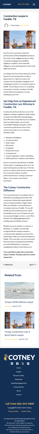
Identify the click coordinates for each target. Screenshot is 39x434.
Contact (18, 395)
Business (8, 339)
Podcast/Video (19, 387)
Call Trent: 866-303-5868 (19, 403)
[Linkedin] (12, 363)
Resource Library (18, 375)
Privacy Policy (13, 411)
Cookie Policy (26, 411)
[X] (22, 363)
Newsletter (18, 379)
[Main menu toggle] (33, 4)
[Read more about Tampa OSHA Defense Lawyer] (19, 290)
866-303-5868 (23, 4)
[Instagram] (28, 363)
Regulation (8, 306)
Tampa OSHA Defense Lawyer (19, 302)
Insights (18, 372)
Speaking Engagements (19, 383)
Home (19, 368)
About (19, 391)
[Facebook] (17, 363)
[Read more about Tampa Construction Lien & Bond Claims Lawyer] (19, 320)
